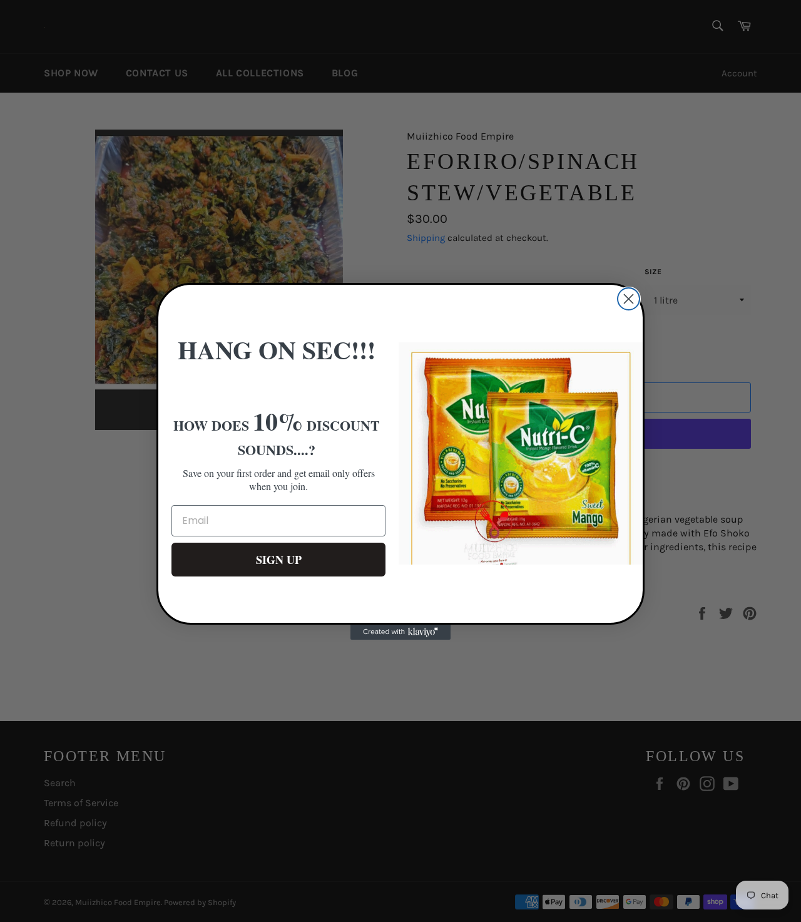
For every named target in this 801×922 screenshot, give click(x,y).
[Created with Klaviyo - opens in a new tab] (400, 632)
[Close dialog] (629, 299)
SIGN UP (279, 559)
